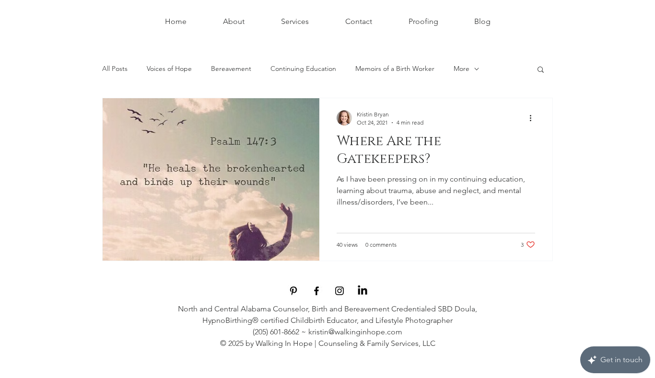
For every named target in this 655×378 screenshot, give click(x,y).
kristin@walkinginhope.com (355, 331)
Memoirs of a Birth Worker (394, 68)
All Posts (115, 68)
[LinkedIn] (362, 291)
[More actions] (533, 118)
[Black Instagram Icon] (339, 291)
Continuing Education (303, 68)
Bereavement (231, 68)
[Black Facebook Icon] (316, 291)
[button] (540, 70)
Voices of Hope (169, 68)
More (461, 68)
